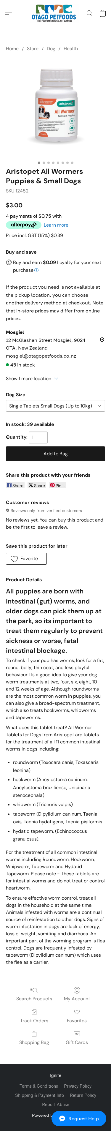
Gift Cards (77, 1042)
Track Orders (34, 1021)
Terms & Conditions (39, 1086)
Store (32, 48)
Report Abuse (55, 1104)
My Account (77, 999)
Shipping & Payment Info (39, 1095)
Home (12, 48)
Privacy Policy (77, 1086)
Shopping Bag (34, 1042)
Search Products (34, 999)
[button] (55, 1118)
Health (71, 48)
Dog (51, 48)
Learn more (56, 225)
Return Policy (83, 1095)
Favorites (77, 1021)
